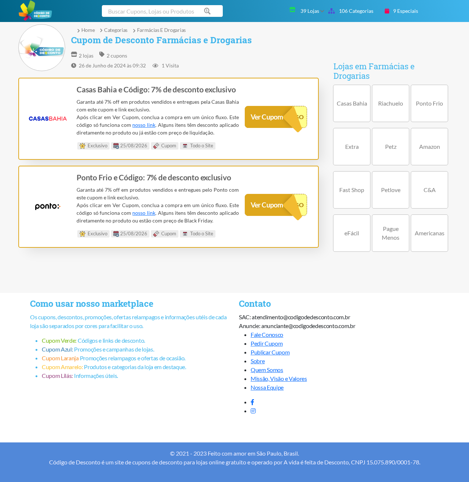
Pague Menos (390, 233)
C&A (430, 189)
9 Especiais (405, 11)
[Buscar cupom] (209, 11)
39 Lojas (310, 11)
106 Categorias (355, 11)
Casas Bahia (352, 103)
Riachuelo (390, 103)
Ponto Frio (429, 103)
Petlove (390, 189)
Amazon (429, 146)
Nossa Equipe (267, 387)
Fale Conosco (267, 334)
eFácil (351, 232)
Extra (352, 146)
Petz (390, 146)
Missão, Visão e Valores (279, 378)
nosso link (143, 125)
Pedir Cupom (266, 343)
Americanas (429, 232)
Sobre (258, 360)
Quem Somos (267, 369)
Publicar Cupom (270, 352)
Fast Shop (351, 189)
